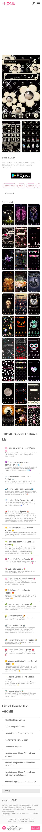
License (31, 821)
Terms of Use (12, 821)
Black (21, 186)
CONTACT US (12, 819)
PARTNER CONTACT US (26, 819)
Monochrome (9, 186)
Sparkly (31, 186)
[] (37, 791)
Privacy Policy (23, 821)
